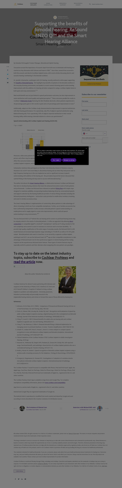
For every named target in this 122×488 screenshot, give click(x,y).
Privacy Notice (78, 153)
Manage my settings (69, 160)
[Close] (86, 148)
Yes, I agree (56, 160)
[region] (62, 155)
